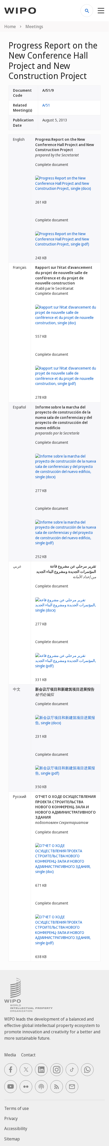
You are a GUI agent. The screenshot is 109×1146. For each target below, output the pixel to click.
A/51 (46, 105)
